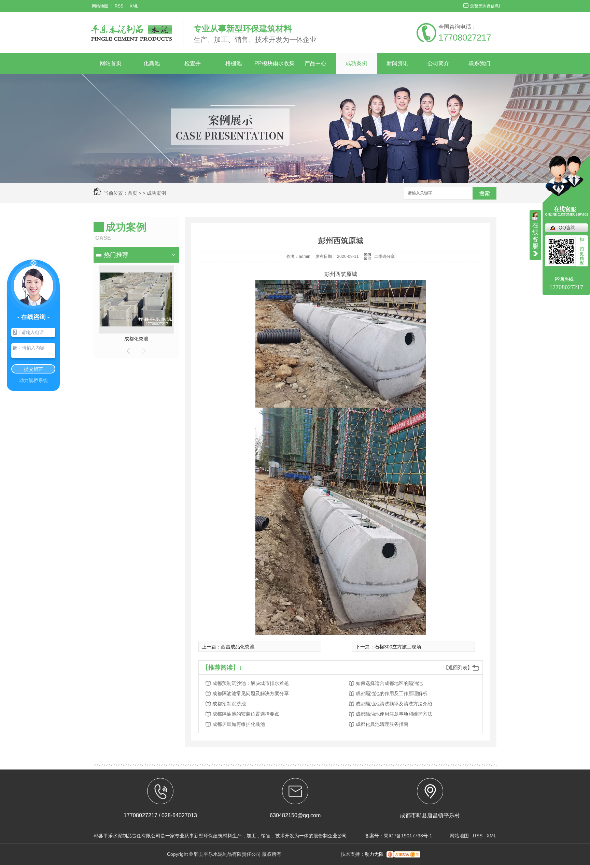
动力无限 (374, 854)
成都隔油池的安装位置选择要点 (245, 714)
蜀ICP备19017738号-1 (408, 835)
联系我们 (479, 63)
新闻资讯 (397, 63)
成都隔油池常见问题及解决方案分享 (250, 693)
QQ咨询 (567, 227)
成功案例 (356, 63)
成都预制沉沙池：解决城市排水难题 (250, 683)
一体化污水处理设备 (135, 338)
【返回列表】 (458, 667)
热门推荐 (116, 254)
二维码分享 (384, 256)
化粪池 (151, 63)
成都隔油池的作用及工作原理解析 (391, 693)
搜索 (484, 193)
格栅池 (233, 63)
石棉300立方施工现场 (398, 646)
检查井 (192, 63)
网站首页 (111, 63)
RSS (119, 6)
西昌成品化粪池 (237, 646)
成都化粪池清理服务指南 (382, 724)
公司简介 (438, 63)
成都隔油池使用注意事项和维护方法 (394, 714)
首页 (132, 193)
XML (134, 6)
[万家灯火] (403, 854)
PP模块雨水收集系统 (274, 67)
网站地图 (100, 6)
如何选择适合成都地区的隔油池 (389, 683)
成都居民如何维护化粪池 (238, 724)
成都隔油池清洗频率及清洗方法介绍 (394, 703)
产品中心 (315, 63)
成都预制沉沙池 (229, 703)
